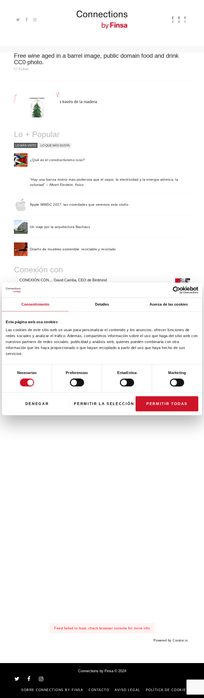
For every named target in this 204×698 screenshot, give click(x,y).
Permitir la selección (104, 404)
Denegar (37, 404)
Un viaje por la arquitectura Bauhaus (60, 227)
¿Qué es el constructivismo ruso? (57, 160)
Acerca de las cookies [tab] (169, 304)
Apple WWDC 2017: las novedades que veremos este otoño (79, 204)
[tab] (26, 145)
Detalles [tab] (102, 304)
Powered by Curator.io (170, 640)
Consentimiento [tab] (35, 304)
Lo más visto (25, 145)
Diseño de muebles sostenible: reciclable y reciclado (73, 249)
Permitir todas (167, 404)
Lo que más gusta (55, 145)
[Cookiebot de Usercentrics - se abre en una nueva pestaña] (176, 290)
